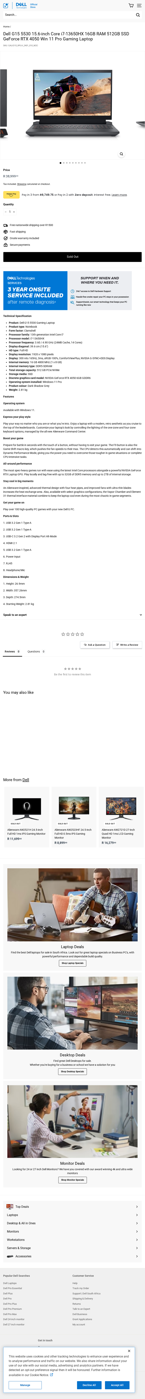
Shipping (21, 184)
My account (78, 1324)
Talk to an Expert (81, 1309)
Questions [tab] (34, 651)
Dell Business (79, 1314)
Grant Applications (82, 1319)
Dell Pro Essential (12, 1288)
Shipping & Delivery (82, 1298)
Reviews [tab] (10, 651)
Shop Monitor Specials (72, 1180)
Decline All (89, 1385)
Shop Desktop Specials (72, 1071)
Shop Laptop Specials (72, 963)
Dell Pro (7, 1298)
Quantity (8, 204)
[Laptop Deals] (72, 904)
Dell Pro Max (10, 1314)
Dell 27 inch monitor (13, 1324)
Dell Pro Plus (10, 1303)
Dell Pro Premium (12, 1309)
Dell (25, 780)
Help (74, 1283)
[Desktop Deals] (72, 1013)
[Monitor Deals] (72, 1121)
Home (6, 26)
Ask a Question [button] (97, 644)
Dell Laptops (10, 1283)
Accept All (117, 1385)
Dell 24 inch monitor (13, 1319)
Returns (76, 1303)
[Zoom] (121, 153)
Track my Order (80, 1288)
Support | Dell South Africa (86, 1293)
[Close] (129, 1351)
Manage (25, 1385)
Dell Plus (8, 1293)
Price (6, 170)
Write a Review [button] (129, 644)
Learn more (119, 195)
